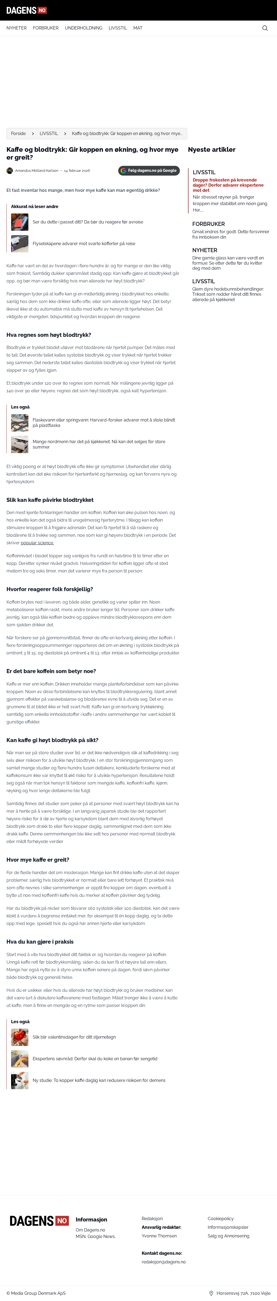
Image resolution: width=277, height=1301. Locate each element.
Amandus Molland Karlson (36, 171)
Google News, (102, 1236)
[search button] (265, 28)
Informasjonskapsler (228, 1227)
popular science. (37, 542)
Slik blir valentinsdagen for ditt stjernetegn (74, 1037)
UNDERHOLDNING (83, 28)
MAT (138, 28)
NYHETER (16, 28)
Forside (18, 133)
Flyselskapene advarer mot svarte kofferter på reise (84, 243)
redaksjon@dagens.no (164, 1261)
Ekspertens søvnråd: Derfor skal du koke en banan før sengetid (95, 1058)
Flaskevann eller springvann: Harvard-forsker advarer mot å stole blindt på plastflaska (104, 422)
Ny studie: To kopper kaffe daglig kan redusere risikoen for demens (99, 1080)
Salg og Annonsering (228, 1236)
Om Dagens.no (90, 1230)
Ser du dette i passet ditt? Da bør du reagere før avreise (88, 222)
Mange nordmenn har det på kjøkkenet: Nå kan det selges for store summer (99, 444)
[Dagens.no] (138, 10)
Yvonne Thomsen (159, 1236)
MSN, (82, 1236)
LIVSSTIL (118, 28)
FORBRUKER (45, 28)
